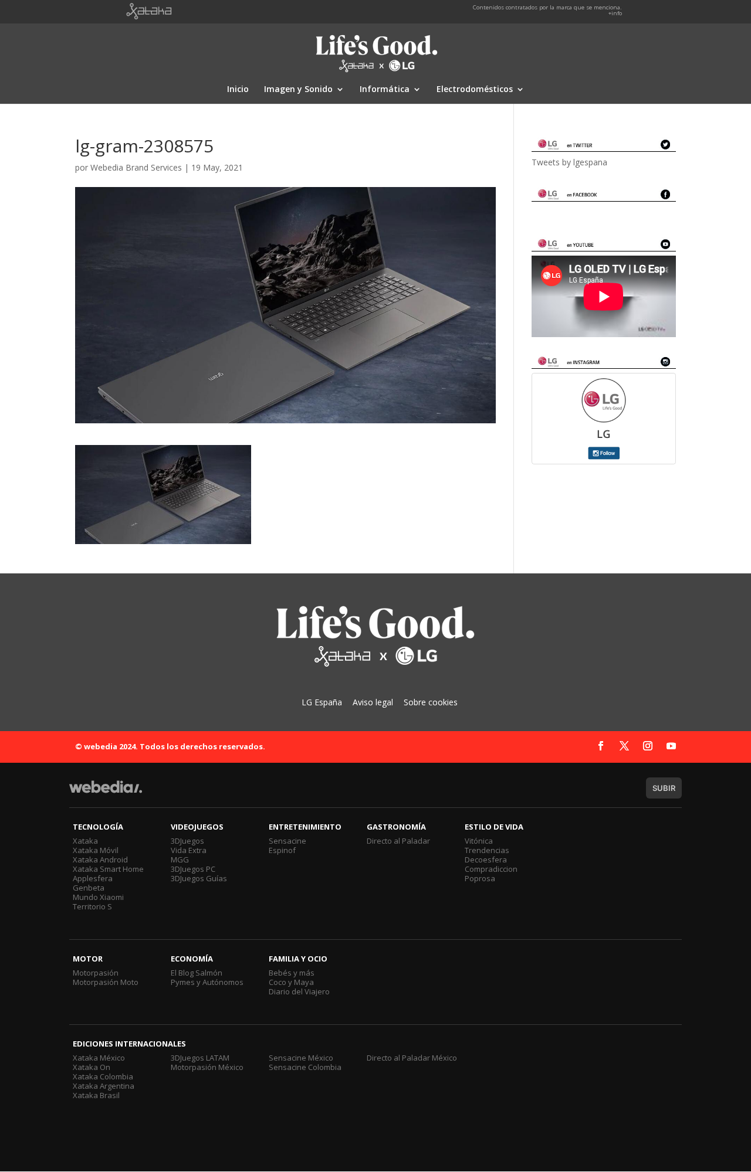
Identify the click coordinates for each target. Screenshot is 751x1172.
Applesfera (93, 878)
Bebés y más (291, 972)
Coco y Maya (291, 982)
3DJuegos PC (193, 869)
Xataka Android (100, 859)
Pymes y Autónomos (207, 982)
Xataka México (99, 1057)
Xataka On (91, 1067)
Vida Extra (189, 850)
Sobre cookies (431, 702)
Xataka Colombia (103, 1076)
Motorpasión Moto (105, 982)
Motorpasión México (207, 1067)
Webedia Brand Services (136, 167)
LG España (322, 702)
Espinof (282, 850)
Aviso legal (373, 702)
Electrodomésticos (475, 89)
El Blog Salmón (196, 972)
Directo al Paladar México (412, 1057)
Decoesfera (486, 859)
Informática (385, 89)
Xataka (85, 840)
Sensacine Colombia (305, 1067)
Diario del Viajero (299, 991)
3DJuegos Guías (199, 878)
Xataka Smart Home (108, 869)
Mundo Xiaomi (98, 897)
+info (615, 13)
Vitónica (479, 840)
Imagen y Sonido (298, 89)
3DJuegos (187, 840)
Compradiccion (491, 869)
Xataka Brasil (96, 1095)
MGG (180, 859)
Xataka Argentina (103, 1086)
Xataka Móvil (96, 850)
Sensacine (287, 840)
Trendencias (487, 850)
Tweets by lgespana (569, 162)
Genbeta (88, 887)
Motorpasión (96, 972)
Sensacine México (301, 1057)
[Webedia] (105, 792)
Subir (663, 788)
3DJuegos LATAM (200, 1057)
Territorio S (92, 906)
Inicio (238, 89)
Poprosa (480, 878)
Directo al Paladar (398, 840)
